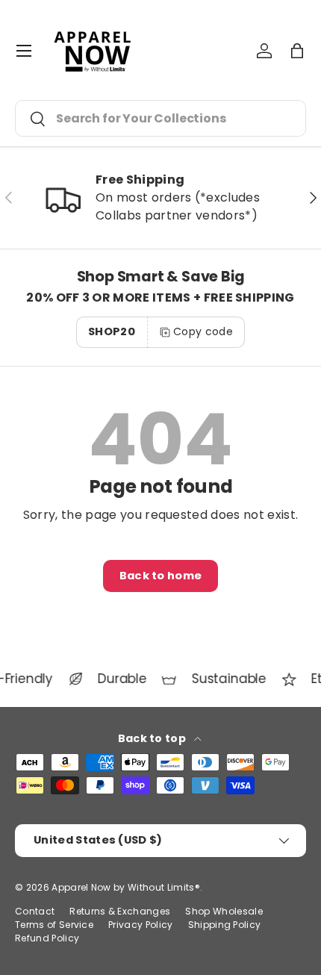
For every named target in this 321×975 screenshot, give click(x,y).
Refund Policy (47, 938)
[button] (297, 50)
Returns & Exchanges (119, 911)
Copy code (203, 331)
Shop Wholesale (223, 911)
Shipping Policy (224, 924)
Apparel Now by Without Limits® (126, 887)
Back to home (160, 575)
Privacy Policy (140, 924)
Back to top (153, 738)
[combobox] (160, 118)
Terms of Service (54, 924)
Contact (34, 911)
